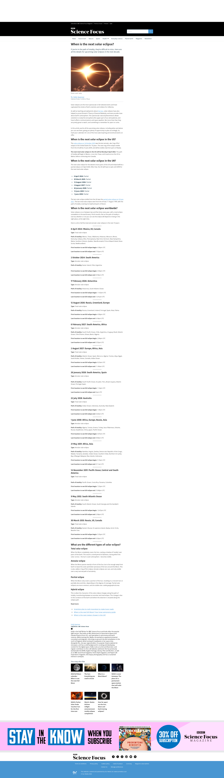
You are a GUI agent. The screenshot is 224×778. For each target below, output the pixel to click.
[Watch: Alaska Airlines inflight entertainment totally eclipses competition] (90, 696)
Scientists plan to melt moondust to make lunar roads (94, 609)
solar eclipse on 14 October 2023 (84, 143)
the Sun (100, 111)
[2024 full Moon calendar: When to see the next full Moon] (77, 668)
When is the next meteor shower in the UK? (90, 615)
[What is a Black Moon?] (104, 668)
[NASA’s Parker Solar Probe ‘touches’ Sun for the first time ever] (77, 696)
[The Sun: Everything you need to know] (90, 668)
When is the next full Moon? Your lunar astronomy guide (95, 612)
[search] (150, 31)
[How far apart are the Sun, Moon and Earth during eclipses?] (104, 696)
